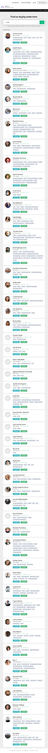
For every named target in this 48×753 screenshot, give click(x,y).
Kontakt (24, 42)
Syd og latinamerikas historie (19, 182)
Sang (29, 26)
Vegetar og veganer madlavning (36, 300)
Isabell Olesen (17, 48)
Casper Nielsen (17, 436)
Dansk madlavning (26, 72)
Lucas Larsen (17, 191)
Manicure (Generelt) (36, 145)
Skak (21, 404)
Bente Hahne (17, 321)
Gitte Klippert (17, 632)
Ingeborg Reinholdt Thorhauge (22, 372)
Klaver (18, 416)
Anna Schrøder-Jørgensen (21, 412)
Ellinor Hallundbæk (19, 359)
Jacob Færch (17, 587)
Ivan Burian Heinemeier (20, 268)
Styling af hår (15, 149)
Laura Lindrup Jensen (19, 424)
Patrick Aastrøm (18, 174)
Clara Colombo (17, 646)
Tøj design (15, 682)
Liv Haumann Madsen (19, 540)
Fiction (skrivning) (16, 546)
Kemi (41, 37)
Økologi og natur (26, 166)
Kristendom (26, 635)
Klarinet (18, 363)
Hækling (23, 286)
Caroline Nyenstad (18, 475)
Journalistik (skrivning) (17, 548)
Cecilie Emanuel (18, 297)
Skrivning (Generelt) (31, 88)
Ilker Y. (15, 660)
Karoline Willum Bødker (20, 499)
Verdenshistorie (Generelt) (31, 182)
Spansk (33, 26)
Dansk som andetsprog (22, 125)
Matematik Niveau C (27, 609)
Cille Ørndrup (17, 347)
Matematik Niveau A (17, 180)
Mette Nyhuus (17, 717)
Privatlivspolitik (25, 750)
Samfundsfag (24, 58)
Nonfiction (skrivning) (27, 550)
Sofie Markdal (17, 142)
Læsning (15, 76)
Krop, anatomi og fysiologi (18, 164)
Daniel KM (16, 396)
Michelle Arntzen (18, 121)
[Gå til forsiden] (6, 6)
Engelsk (22, 26)
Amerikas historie (16, 400)
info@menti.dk (12, 750)
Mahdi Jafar (16, 461)
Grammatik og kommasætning (19, 54)
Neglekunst (38, 147)
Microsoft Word (27, 258)
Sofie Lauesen (17, 68)
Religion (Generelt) (17, 58)
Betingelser (19, 750)
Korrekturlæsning (16, 56)
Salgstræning (15, 593)
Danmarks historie (17, 51)
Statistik (14, 260)
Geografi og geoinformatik (18, 237)
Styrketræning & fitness (18, 668)
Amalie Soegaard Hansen (20, 487)
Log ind (34, 2)
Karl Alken (16, 733)
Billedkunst (15, 72)
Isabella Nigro (17, 217)
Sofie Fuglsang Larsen (19, 248)
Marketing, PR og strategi (18, 223)
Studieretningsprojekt (36, 58)
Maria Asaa (16, 109)
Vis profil (16, 42)
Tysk (26, 26)
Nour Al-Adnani (17, 513)
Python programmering (36, 272)
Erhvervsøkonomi (25, 221)
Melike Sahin (17, 282)
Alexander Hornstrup (19, 158)
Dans (14, 206)
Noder (24, 131)
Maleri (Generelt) (25, 300)
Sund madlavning (30, 593)
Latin (22, 375)
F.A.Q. (40, 10)
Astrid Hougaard (18, 85)
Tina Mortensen (18, 231)
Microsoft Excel (40, 255)
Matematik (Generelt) (17, 39)
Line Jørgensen (17, 309)
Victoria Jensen (17, 33)
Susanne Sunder (18, 335)
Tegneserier (15, 274)
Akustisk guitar (16, 623)
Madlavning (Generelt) (26, 145)
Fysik (38, 37)
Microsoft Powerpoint (17, 258)
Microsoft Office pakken (28, 180)
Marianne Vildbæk (18, 705)
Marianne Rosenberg (19, 528)
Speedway (40, 258)
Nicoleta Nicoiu (17, 97)
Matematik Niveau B (17, 609)
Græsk (18, 375)
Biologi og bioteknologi (18, 37)
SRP (29, 58)
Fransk (33, 37)
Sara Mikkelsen (17, 203)
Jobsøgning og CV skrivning (32, 54)
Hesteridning (15, 129)
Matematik (17, 26)
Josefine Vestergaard (19, 384)
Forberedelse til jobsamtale (36, 51)
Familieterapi (19, 635)
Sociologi (15, 725)
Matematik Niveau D (26, 363)
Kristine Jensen (17, 560)
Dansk (25, 37)
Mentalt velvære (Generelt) (28, 147)
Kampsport (37, 26)
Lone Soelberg (17, 691)
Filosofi (37, 72)
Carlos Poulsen (17, 619)
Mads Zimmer (17, 572)
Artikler (45, 10)
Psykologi (34, 56)
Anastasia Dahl (17, 676)
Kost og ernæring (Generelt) (32, 74)
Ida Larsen (16, 448)
